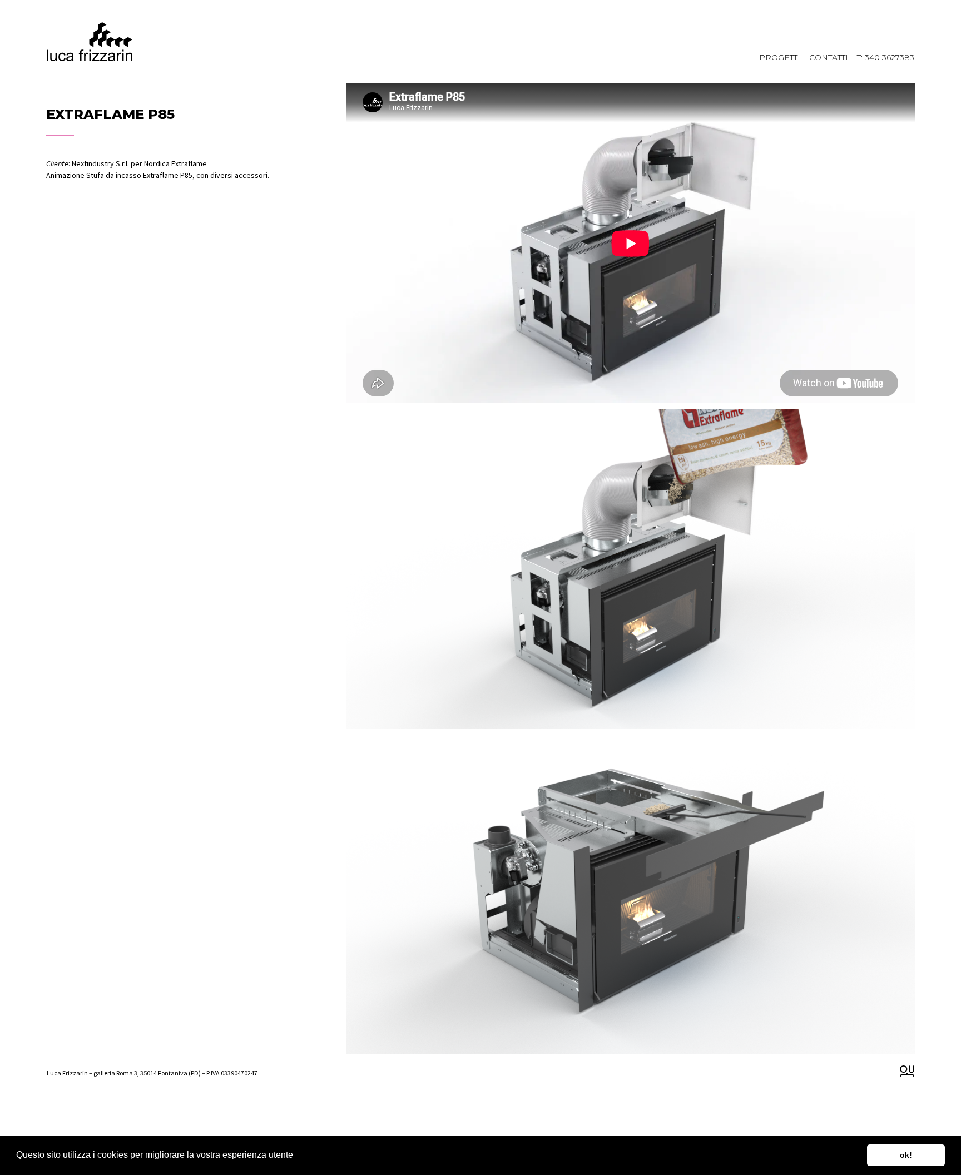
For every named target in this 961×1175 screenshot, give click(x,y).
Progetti (779, 57)
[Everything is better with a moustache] (907, 1071)
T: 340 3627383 (885, 57)
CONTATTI (828, 57)
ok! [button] (906, 1155)
